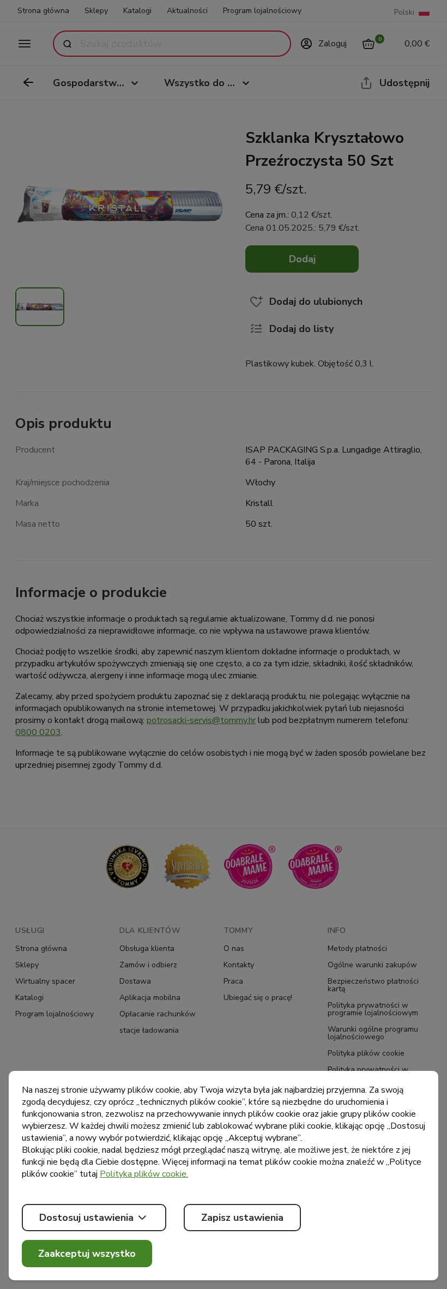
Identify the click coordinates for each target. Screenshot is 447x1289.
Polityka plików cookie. (144, 1174)
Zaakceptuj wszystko (87, 1253)
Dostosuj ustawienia (86, 1217)
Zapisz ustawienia (242, 1217)
